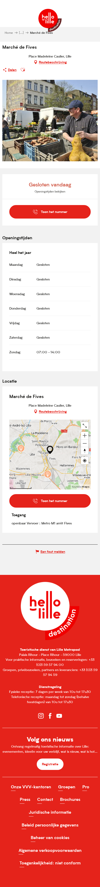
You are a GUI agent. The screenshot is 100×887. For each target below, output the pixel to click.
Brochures (70, 799)
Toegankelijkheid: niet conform (50, 862)
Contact (45, 799)
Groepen (66, 786)
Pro (85, 786)
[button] (23, 70)
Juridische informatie (50, 812)
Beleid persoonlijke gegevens (50, 824)
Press (25, 799)
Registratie (50, 764)
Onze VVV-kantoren (31, 786)
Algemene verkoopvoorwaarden (50, 850)
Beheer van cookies (50, 837)
